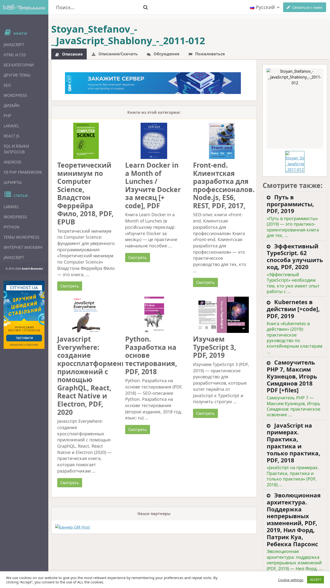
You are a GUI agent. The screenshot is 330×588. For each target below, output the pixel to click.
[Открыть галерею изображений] (294, 108)
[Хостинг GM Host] (153, 82)
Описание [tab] (72, 54)
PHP (7, 115)
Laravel (11, 126)
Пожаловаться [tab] (209, 54)
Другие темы (17, 75)
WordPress (15, 95)
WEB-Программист (24, 7)
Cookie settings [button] (290, 580)
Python (11, 227)
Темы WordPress (21, 237)
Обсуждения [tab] (166, 54)
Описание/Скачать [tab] (118, 54)
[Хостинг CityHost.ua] (24, 315)
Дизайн (12, 105)
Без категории (19, 65)
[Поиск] (145, 7)
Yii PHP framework (23, 172)
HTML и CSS (15, 54)
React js (11, 136)
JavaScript (14, 44)
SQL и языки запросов (16, 149)
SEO (7, 85)
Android (13, 162)
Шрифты (13, 182)
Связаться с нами (307, 7)
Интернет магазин (23, 247)
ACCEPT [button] (315, 579)
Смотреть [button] (69, 286)
